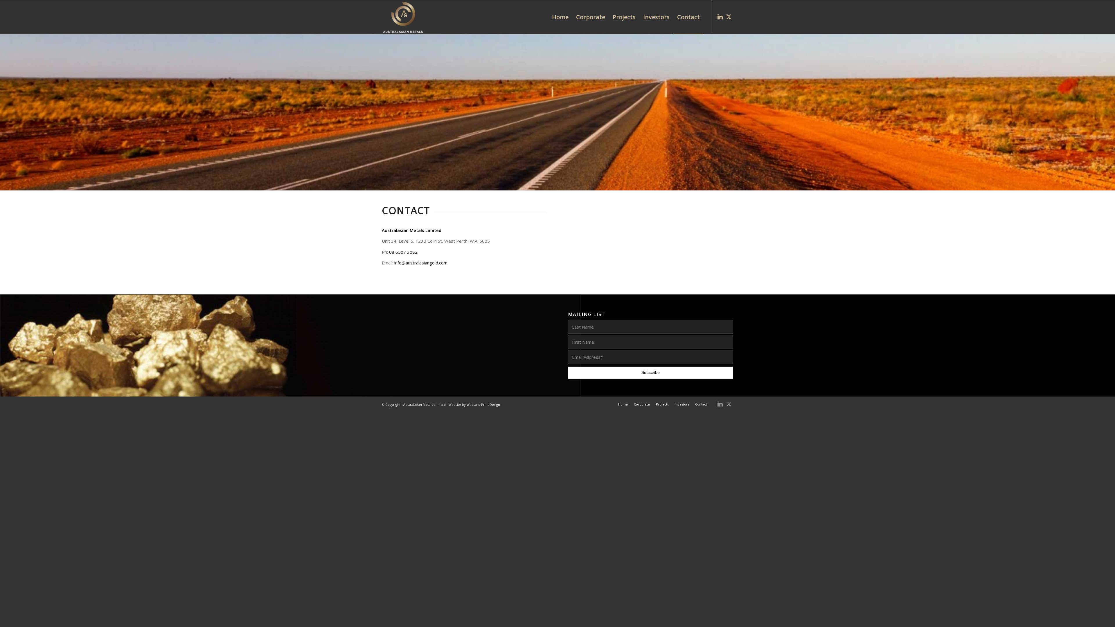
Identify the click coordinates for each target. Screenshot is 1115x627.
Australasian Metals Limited (424, 404)
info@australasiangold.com (420, 263)
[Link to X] (728, 16)
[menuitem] (560, 17)
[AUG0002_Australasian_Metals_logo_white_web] (403, 17)
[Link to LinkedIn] (720, 16)
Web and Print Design (483, 404)
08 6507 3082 (403, 252)
